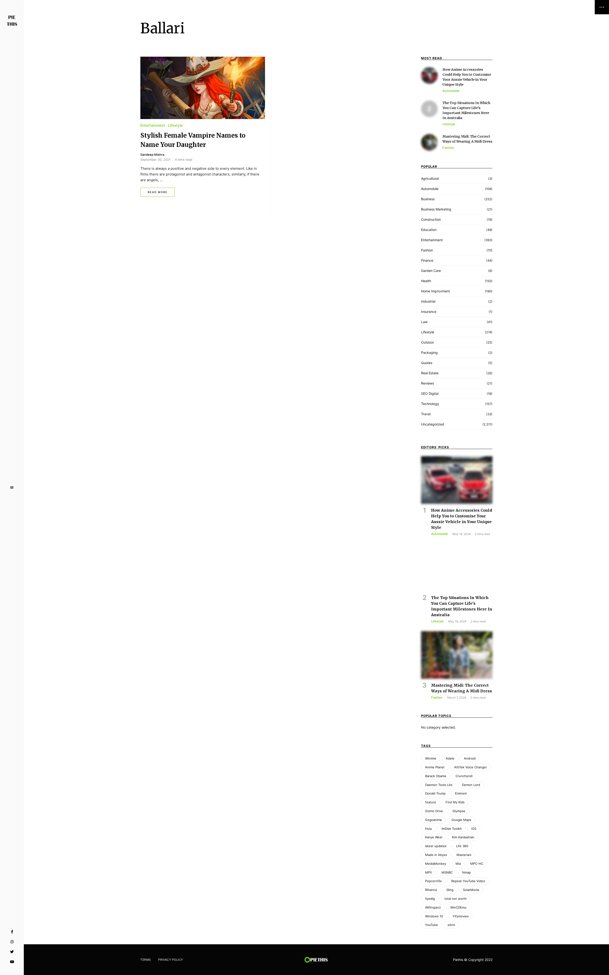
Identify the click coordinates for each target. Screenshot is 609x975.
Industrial (428, 301)
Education (429, 230)
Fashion (427, 250)
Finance (427, 260)
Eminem (461, 793)
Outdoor (427, 342)
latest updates (436, 846)
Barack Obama (435, 776)
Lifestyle (175, 125)
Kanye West (433, 837)
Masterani (464, 855)
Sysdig (430, 898)
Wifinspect (433, 907)
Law (424, 322)
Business (428, 199)
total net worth (455, 898)
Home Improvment (435, 291)
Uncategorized (432, 424)
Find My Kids (455, 802)
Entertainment (152, 125)
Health (426, 281)
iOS (473, 828)
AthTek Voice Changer (470, 767)
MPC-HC (476, 863)
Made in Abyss (436, 855)
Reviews (427, 383)
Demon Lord (471, 785)
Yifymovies (460, 916)
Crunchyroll (464, 776)
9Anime (430, 758)
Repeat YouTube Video (468, 881)
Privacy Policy (170, 959)
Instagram (12, 941)
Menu (12, 487)
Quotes (426, 363)
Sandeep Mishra (152, 154)
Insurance (428, 312)
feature (430, 802)
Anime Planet (435, 767)
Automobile (429, 189)
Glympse (458, 811)
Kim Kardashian (463, 837)
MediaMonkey (435, 863)
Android (470, 758)
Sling (449, 890)
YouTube (12, 961)
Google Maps (461, 820)
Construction (431, 219)
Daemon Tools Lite (438, 785)
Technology (430, 404)
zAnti (451, 925)
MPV (428, 872)
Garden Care (431, 271)
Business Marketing (436, 209)
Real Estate (429, 373)
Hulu (428, 828)
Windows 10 (434, 916)
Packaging (429, 352)
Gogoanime (433, 820)
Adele (450, 758)
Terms (145, 959)
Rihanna (431, 890)
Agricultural (430, 178)
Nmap (466, 872)
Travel (426, 414)
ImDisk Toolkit (452, 828)
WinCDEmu (458, 907)
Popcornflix (433, 881)
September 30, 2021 (155, 159)
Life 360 (462, 846)
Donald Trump (435, 793)
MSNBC (447, 872)
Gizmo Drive (434, 811)
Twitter (12, 951)
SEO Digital (429, 393)
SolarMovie (471, 890)
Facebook (12, 931)
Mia (458, 863)
